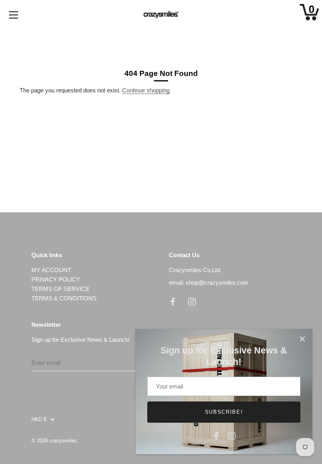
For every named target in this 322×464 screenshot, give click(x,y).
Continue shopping (146, 90)
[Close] (302, 339)
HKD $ (38, 419)
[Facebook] (216, 434)
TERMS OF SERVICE (60, 288)
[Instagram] (232, 434)
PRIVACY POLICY (55, 279)
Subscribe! (224, 412)
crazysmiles (63, 441)
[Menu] (13, 15)
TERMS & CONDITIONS (64, 298)
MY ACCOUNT (51, 270)
